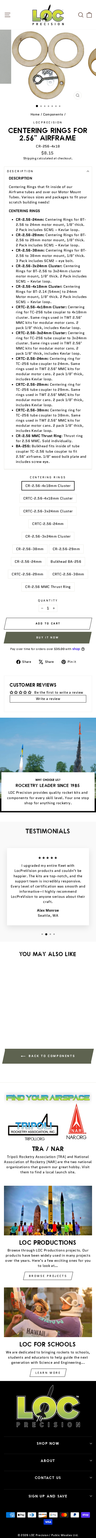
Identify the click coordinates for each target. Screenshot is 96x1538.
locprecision (47, 122)
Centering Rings (48, 477)
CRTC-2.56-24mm (48, 523)
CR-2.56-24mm (28, 561)
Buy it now (47, 637)
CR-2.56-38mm (30, 548)
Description (20, 171)
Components (53, 114)
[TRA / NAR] (48, 1117)
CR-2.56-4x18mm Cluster (48, 485)
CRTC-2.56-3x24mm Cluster (48, 511)
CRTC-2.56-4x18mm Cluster (48, 498)
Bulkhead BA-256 (66, 561)
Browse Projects (48, 1276)
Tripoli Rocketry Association (31, 1156)
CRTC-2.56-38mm (68, 574)
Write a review (48, 698)
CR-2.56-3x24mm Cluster (48, 536)
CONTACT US (48, 1477)
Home (35, 114)
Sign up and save (48, 1496)
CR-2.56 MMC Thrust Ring (48, 586)
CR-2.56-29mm (66, 548)
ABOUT (48, 1460)
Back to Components (51, 1056)
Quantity (48, 600)
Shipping (29, 158)
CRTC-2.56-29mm (27, 574)
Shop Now (48, 1443)
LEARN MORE (48, 1373)
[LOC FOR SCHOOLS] (48, 1312)
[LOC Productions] (48, 1210)
